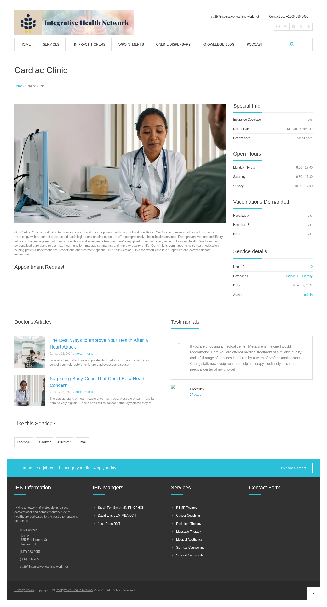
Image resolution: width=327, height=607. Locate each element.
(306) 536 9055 (30, 559)
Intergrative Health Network (74, 590)
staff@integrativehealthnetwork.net (235, 16)
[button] (292, 44)
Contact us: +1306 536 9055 (288, 16)
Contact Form (264, 487)
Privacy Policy (24, 590)
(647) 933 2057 (30, 552)
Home (18, 86)
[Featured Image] (29, 352)
